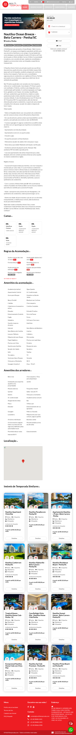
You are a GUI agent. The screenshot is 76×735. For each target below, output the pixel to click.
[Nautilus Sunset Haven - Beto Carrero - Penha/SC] (61, 602)
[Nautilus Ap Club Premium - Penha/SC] (38, 653)
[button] (23, 216)
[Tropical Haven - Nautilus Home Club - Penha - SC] (14, 602)
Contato (71, 7)
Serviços (48, 7)
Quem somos (60, 7)
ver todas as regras (10, 278)
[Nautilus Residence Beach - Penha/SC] (61, 551)
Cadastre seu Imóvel (10, 713)
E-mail (59, 41)
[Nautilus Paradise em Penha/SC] (38, 501)
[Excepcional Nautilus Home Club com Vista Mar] (14, 653)
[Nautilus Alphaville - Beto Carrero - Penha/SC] (38, 551)
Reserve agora (36, 7)
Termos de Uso (8, 710)
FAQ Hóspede (8, 716)
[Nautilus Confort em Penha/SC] (14, 551)
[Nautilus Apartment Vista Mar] (14, 501)
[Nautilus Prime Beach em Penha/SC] (61, 653)
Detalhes (14, 538)
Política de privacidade (11, 707)
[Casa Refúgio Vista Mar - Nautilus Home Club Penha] (38, 602)
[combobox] (61, 32)
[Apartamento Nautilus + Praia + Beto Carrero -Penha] (61, 501)
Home (25, 7)
